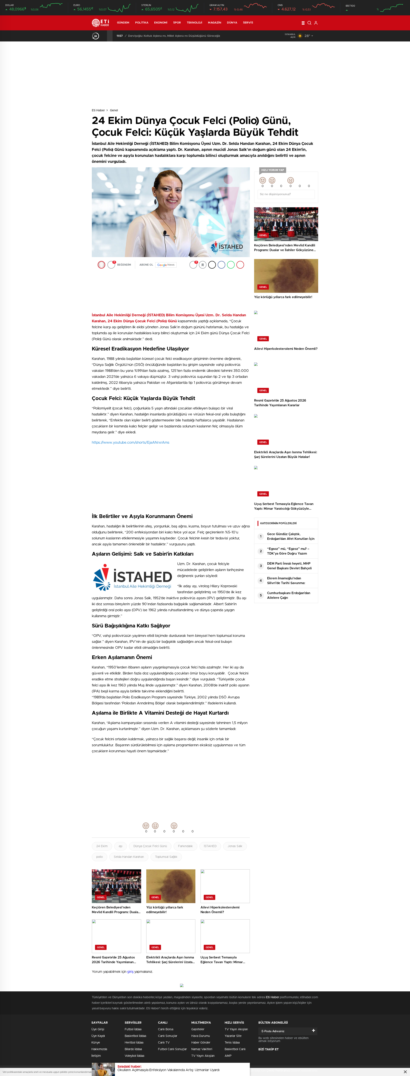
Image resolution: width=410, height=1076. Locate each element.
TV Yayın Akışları (203, 1055)
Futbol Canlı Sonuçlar (172, 1049)
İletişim (96, 1055)
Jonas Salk (235, 846)
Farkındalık (185, 846)
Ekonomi (160, 22)
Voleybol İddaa (134, 1055)
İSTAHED (210, 846)
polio (99, 856)
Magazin (214, 22)
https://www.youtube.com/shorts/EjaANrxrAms (130, 442)
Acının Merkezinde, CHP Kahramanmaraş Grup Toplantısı (165, 36)
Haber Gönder (200, 1042)
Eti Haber (98, 110)
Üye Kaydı (98, 1036)
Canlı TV (164, 1042)
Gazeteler (197, 1029)
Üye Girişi (97, 1029)
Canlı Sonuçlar (167, 1036)
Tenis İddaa (232, 1042)
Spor (177, 22)
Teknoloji (194, 22)
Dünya (232, 22)
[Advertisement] (74, 123)
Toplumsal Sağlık (166, 856)
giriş (130, 971)
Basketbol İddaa (135, 1036)
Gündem (123, 22)
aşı (120, 846)
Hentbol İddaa (134, 1042)
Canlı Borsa (165, 1029)
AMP (228, 1055)
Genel (114, 110)
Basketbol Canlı (235, 1049)
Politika (142, 22)
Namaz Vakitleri (201, 1049)
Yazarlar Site (233, 1036)
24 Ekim (102, 846)
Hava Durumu (200, 1036)
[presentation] (104, 35)
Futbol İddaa (133, 1029)
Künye (95, 1042)
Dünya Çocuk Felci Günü (150, 846)
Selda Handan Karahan (129, 856)
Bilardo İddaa (133, 1049)
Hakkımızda (99, 1049)
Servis (248, 22)
